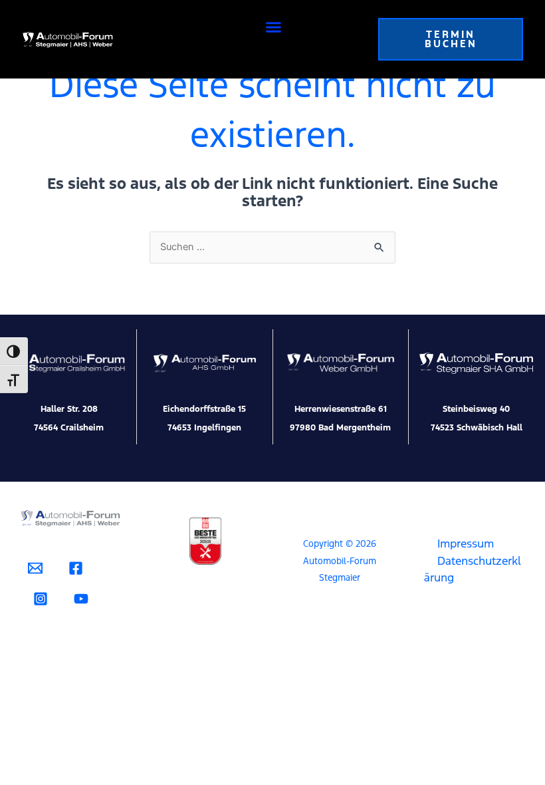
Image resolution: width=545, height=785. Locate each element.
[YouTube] (81, 598)
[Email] (35, 568)
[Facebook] (75, 568)
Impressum (465, 543)
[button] (273, 27)
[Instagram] (40, 598)
